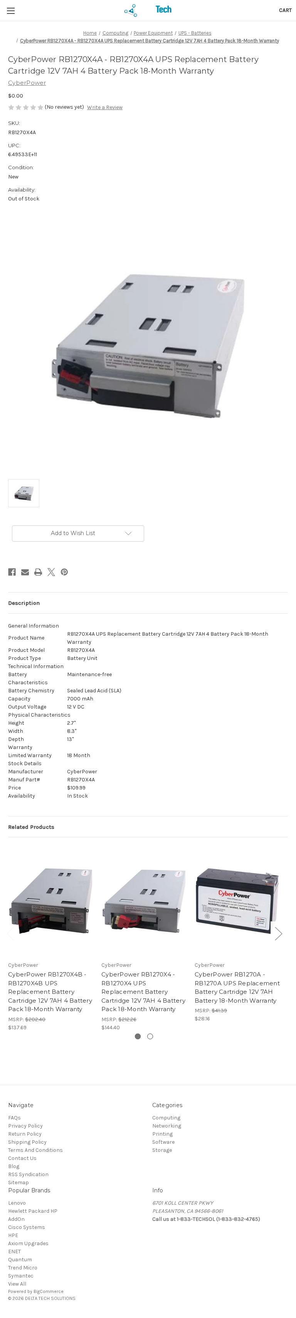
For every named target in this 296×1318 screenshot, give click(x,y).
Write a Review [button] (105, 107)
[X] (51, 572)
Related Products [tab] (31, 826)
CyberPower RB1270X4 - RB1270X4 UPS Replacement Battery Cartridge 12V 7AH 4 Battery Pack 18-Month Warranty (143, 992)
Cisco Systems (26, 1227)
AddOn (16, 1219)
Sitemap (18, 1182)
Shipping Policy (27, 1142)
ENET (14, 1251)
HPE (13, 1235)
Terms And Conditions (35, 1150)
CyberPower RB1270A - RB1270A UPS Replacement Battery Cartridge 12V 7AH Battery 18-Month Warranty (237, 987)
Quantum (20, 1259)
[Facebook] (12, 572)
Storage (162, 1150)
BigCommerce (49, 1291)
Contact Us (22, 1158)
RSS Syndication (28, 1174)
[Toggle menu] (10, 10)
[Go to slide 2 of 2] (150, 1036)
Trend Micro (22, 1267)
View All (17, 1284)
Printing (162, 1134)
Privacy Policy (25, 1126)
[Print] (38, 572)
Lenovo (17, 1203)
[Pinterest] (64, 572)
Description (24, 602)
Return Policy (25, 1134)
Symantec (21, 1276)
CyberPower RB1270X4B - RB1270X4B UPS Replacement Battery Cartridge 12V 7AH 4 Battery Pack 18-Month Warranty (50, 992)
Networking (166, 1126)
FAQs (14, 1117)
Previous (10, 933)
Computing (166, 1117)
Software (163, 1142)
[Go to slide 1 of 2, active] (138, 1036)
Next (278, 933)
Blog (13, 1166)
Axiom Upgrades (28, 1243)
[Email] (25, 572)
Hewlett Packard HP (32, 1211)
